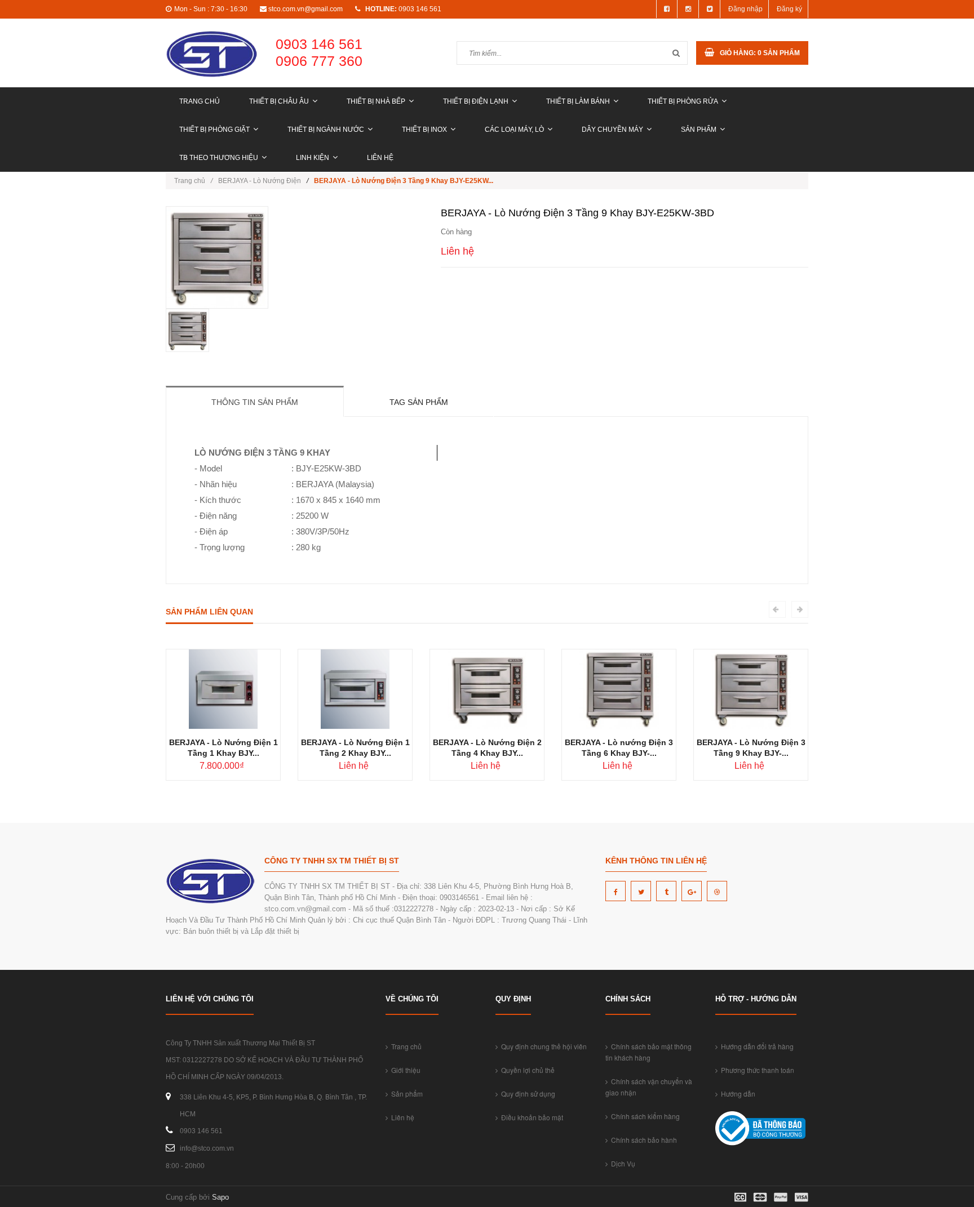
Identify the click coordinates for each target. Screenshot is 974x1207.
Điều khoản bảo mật (530, 1117)
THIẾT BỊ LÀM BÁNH (578, 101)
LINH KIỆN (312, 158)
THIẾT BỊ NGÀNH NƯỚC (325, 129)
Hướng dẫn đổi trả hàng (756, 1046)
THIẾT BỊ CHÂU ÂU (279, 101)
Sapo (220, 1197)
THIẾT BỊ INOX (424, 129)
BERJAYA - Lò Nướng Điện (259, 181)
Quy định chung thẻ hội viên (542, 1046)
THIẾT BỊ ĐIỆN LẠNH (475, 101)
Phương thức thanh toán (756, 1070)
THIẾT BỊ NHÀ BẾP (376, 101)
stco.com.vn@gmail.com (305, 9)
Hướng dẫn (736, 1093)
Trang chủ (199, 101)
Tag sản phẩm (418, 402)
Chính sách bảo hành (642, 1139)
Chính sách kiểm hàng (644, 1116)
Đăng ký (789, 9)
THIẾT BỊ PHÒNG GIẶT (214, 129)
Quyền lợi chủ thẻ (526, 1070)
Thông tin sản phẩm (254, 402)
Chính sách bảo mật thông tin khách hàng (648, 1051)
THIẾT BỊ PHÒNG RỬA (683, 101)
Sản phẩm (698, 129)
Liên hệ (380, 158)
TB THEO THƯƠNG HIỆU (218, 158)
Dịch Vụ (621, 1163)
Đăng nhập (745, 9)
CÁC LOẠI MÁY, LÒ (514, 129)
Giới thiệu (404, 1070)
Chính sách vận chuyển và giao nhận (648, 1086)
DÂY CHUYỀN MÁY (612, 129)
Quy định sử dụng (526, 1093)
